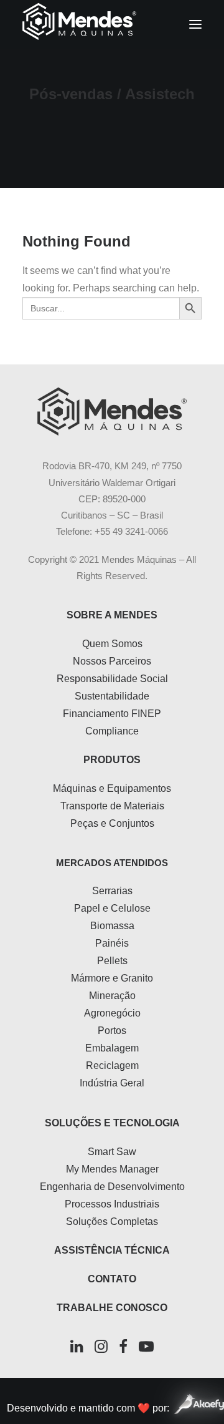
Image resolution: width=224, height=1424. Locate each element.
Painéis (112, 943)
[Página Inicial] (112, 411)
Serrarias (112, 890)
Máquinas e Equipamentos (112, 788)
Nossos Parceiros (112, 661)
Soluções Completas (112, 1221)
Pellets (112, 960)
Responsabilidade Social (112, 678)
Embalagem (112, 1048)
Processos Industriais (112, 1204)
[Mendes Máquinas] (79, 24)
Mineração (112, 995)
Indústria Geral (112, 1083)
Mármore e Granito (112, 978)
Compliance (112, 731)
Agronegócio (112, 1013)
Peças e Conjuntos (112, 823)
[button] (195, 24)
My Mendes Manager (112, 1169)
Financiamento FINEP (112, 713)
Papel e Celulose (112, 908)
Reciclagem (112, 1065)
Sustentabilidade (112, 696)
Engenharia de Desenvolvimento (112, 1186)
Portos (112, 1030)
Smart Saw (112, 1151)
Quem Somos (112, 643)
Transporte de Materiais (112, 806)
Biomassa (112, 925)
